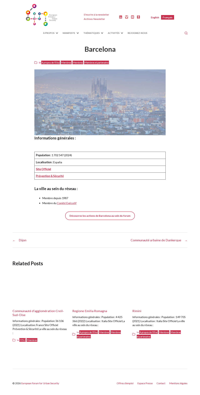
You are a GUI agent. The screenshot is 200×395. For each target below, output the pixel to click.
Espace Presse (145, 383)
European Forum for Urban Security (40, 383)
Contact (161, 383)
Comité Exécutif (67, 203)
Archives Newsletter (94, 19)
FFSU (22, 339)
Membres (66, 62)
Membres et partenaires (96, 62)
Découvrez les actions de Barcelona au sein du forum (100, 215)
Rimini (136, 311)
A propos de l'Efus (51, 62)
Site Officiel (43, 169)
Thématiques (91, 33)
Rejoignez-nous (137, 33)
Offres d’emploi (125, 383)
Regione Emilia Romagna (89, 311)
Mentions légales (178, 383)
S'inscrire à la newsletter (96, 14)
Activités (113, 33)
